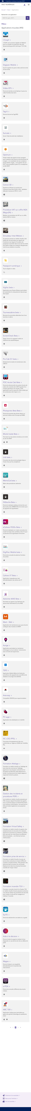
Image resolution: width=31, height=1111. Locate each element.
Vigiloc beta (8, 287)
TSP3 (5, 670)
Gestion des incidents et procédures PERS (12, 795)
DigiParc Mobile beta (12, 552)
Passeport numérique (11, 266)
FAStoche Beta (9, 502)
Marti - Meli (8, 622)
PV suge (6, 717)
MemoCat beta (9, 481)
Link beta (7, 457)
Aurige (6, 645)
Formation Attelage (11, 764)
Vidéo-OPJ (7, 88)
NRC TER (7, 1010)
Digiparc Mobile (10, 65)
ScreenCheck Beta (10, 336)
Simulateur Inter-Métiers (13, 236)
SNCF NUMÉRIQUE (8, 4)
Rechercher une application (9, 14)
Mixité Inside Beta (10, 434)
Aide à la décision (10, 936)
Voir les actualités (9, 1101)
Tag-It (5, 111)
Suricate (6, 133)
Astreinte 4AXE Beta (11, 599)
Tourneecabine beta (11, 312)
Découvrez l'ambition (11, 1098)
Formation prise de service (14, 856)
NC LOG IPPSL (9, 739)
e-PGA (6, 986)
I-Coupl (6, 40)
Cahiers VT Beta (9, 575)
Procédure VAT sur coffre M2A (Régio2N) (15, 211)
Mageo (6, 961)
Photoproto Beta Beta (12, 411)
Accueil (3, 10)
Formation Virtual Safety (13, 826)
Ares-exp (7, 695)
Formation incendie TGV (13, 886)
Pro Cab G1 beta (10, 359)
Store (8, 10)
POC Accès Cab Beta (12, 382)
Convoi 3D (7, 185)
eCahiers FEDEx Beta (11, 527)
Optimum (7, 155)
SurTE (5, 915)
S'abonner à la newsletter (12, 1095)
